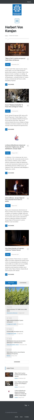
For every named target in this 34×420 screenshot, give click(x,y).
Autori (21, 416)
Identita (16, 416)
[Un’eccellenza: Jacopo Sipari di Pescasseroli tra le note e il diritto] (17, 187)
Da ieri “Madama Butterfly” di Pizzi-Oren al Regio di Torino (14, 105)
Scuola (17, 344)
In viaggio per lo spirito (11, 324)
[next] (11, 396)
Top (26, 405)
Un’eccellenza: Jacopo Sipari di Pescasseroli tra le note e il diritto (14, 199)
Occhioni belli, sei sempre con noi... (15, 331)
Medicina (8, 355)
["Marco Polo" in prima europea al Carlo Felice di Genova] (9, 374)
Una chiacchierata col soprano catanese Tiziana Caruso (14, 249)
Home (6, 35)
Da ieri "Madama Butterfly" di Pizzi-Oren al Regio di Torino (21, 383)
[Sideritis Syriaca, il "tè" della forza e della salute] (17, 296)
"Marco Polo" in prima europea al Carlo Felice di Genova (21, 375)
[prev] (11, 374)
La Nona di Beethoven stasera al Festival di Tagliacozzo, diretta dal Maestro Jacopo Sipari (15, 146)
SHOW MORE (17, 361)
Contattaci (27, 416)
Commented (23, 282)
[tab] (11, 283)
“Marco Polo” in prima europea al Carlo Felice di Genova (15, 59)
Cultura (7, 64)
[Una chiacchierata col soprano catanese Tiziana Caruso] (17, 238)
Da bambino (12, 344)
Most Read (11, 282)
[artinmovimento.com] (17, 13)
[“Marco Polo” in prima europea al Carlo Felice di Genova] (17, 49)
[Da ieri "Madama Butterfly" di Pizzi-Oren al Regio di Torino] (9, 383)
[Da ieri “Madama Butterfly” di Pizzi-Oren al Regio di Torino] (17, 95)
